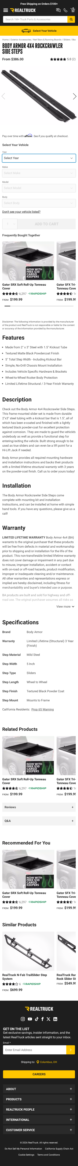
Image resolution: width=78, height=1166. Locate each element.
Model (5, 182)
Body (4, 197)
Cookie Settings (26, 1154)
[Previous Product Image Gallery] (3, 96)
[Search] (71, 19)
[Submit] (70, 1049)
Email (7, 1042)
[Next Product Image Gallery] (74, 96)
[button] (39, 1088)
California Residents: (28, 709)
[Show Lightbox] (39, 95)
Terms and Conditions (48, 1154)
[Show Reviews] (63, 59)
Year (4, 152)
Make (5, 167)
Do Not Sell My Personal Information (23, 1148)
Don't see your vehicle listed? (21, 212)
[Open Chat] (58, 10)
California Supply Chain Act (59, 1148)
